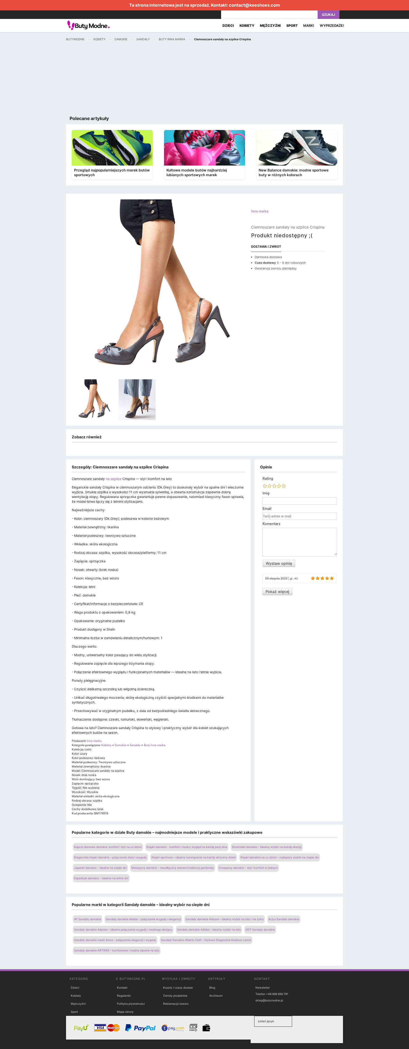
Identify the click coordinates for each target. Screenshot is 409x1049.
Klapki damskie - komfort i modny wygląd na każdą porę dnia (187, 847)
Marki (308, 25)
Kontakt (122, 987)
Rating (267, 478)
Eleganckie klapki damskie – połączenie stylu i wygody (110, 857)
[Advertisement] (204, 79)
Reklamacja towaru (176, 1003)
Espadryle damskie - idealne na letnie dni (101, 878)
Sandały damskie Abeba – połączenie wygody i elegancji (143, 919)
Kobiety (76, 995)
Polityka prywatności (131, 1003)
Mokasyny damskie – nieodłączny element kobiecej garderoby (172, 868)
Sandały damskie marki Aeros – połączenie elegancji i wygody (115, 940)
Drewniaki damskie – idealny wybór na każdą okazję (267, 847)
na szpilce (113, 479)
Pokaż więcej (277, 591)
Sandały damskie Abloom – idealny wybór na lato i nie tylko (225, 919)
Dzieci (75, 987)
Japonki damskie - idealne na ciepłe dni (100, 868)
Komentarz (271, 524)
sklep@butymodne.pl (269, 1000)
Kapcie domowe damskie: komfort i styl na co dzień (108, 847)
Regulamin (124, 995)
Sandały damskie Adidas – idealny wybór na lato (209, 929)
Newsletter (262, 987)
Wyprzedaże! (332, 25)
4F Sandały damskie (87, 919)
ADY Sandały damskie (260, 929)
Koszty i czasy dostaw (178, 987)
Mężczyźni (78, 1003)
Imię (266, 493)
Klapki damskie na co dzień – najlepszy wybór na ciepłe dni (279, 857)
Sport (74, 1011)
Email (266, 509)
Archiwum (215, 995)
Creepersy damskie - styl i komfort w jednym (248, 868)
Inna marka (259, 211)
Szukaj (328, 15)
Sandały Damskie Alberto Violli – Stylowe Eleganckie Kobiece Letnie (206, 940)
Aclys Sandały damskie (283, 919)
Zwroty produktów (175, 995)
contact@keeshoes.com (254, 5)
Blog (212, 987)
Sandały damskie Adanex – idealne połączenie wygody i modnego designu (123, 929)
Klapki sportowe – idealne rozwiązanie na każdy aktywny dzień (193, 857)
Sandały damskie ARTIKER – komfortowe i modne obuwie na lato (116, 950)
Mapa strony (125, 1011)
